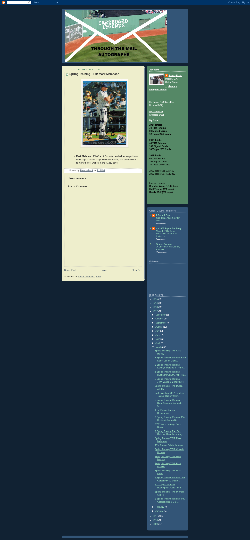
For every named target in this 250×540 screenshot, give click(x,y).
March (158, 347)
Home (104, 270)
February (160, 507)
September (161, 323)
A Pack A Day (163, 215)
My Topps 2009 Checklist (161, 102)
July (157, 331)
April (158, 343)
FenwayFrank (175, 75)
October (159, 319)
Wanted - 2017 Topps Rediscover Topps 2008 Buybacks (167, 234)
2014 (155, 303)
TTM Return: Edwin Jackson (169, 445)
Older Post (137, 270)
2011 (155, 516)
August (159, 327)
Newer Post (70, 270)
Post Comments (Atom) (89, 277)
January (159, 511)
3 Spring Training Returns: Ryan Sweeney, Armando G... (168, 403)
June (158, 335)
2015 (155, 299)
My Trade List (156, 111)
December (160, 315)
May (157, 339)
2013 (155, 307)
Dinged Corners (164, 244)
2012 (155, 311)
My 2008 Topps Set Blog (168, 228)
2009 (155, 524)
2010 (155, 520)
